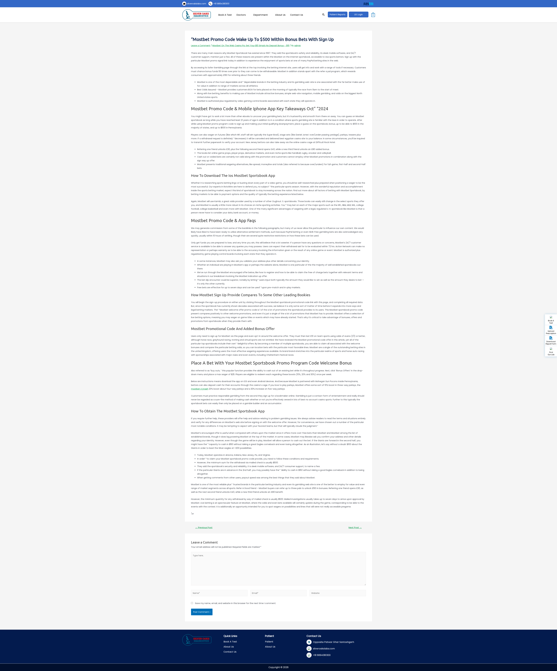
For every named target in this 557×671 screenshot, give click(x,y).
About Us (280, 15)
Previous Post (204, 528)
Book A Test (225, 15)
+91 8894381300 (221, 3)
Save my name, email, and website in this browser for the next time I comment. (235, 603)
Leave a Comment (200, 45)
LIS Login (358, 14)
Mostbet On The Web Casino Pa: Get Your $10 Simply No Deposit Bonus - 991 (250, 45)
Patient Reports (338, 14)
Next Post (355, 528)
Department (260, 15)
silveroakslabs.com (196, 3)
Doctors (241, 15)
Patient (269, 641)
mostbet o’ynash (199, 388)
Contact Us (296, 15)
